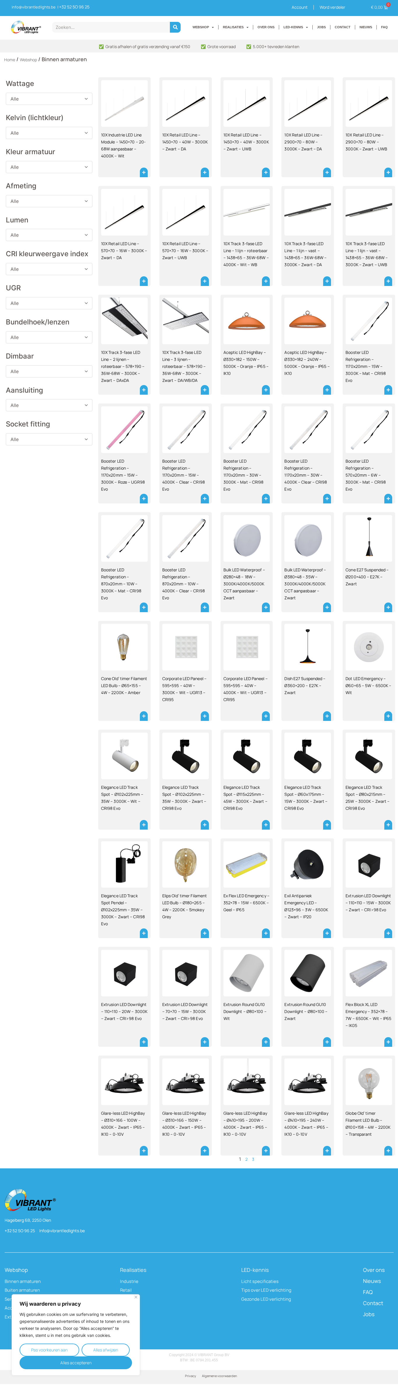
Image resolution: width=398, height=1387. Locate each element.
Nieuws (372, 1280)
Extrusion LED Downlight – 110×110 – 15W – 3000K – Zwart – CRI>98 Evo (368, 902)
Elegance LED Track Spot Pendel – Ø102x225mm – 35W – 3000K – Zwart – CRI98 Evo (123, 909)
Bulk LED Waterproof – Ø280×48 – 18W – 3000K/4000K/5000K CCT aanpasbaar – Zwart (244, 584)
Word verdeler (332, 7)
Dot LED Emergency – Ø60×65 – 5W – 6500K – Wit (368, 685)
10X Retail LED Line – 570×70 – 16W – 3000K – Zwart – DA (124, 250)
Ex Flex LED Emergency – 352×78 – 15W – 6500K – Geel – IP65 (246, 902)
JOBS (321, 27)
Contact (373, 1303)
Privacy (190, 1376)
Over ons (374, 1269)
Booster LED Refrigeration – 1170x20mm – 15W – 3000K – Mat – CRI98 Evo (366, 366)
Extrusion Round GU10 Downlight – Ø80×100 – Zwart (305, 1011)
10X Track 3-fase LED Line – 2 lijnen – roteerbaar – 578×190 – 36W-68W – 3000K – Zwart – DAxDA (123, 366)
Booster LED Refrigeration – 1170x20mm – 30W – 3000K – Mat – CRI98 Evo (243, 475)
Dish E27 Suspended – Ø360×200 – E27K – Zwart (304, 685)
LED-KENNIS (293, 27)
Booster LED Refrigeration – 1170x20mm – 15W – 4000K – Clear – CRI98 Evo (183, 475)
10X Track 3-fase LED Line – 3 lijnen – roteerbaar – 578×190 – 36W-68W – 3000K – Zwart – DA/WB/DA (184, 366)
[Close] (136, 1297)
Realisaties (133, 1269)
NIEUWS (366, 27)
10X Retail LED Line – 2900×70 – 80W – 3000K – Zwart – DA (303, 142)
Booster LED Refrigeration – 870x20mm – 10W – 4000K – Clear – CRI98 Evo (183, 584)
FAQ (384, 27)
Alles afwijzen (105, 1350)
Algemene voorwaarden (219, 1376)
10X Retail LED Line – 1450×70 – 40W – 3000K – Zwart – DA (185, 142)
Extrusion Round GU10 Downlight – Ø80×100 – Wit (245, 1011)
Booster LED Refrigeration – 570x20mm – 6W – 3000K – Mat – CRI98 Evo (366, 475)
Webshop (28, 59)
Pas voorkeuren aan (49, 1350)
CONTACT (343, 27)
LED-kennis (255, 1269)
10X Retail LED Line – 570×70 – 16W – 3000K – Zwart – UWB (185, 250)
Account (300, 7)
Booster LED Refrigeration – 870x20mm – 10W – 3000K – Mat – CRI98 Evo (121, 584)
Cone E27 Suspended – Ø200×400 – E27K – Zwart (367, 577)
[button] (144, 172)
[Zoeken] (175, 27)
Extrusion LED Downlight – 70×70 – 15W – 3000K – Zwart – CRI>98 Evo (185, 1011)
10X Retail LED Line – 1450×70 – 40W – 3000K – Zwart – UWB (246, 142)
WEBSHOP (201, 27)
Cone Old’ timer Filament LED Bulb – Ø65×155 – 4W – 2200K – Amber (124, 685)
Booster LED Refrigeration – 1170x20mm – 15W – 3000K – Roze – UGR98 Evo (123, 475)
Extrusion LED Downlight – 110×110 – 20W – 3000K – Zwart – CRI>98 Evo (124, 1011)
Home (9, 59)
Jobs (368, 1314)
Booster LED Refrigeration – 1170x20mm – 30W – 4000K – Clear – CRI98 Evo (305, 475)
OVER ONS (266, 27)
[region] (76, 1334)
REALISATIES (233, 27)
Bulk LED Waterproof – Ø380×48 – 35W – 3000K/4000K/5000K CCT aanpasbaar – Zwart (305, 584)
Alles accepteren (75, 1362)
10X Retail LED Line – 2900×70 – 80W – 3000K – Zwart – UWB (366, 142)
